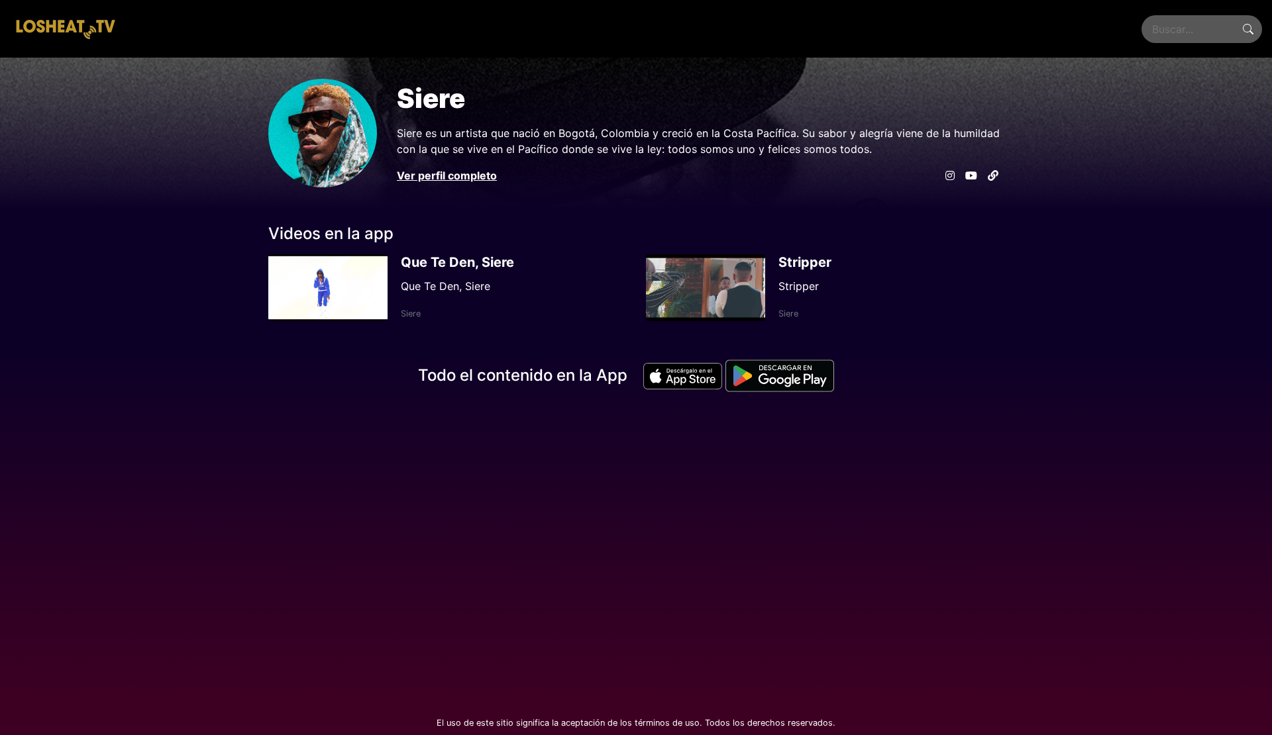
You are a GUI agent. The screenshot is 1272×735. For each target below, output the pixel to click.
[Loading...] (65, 29)
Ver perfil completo (447, 175)
